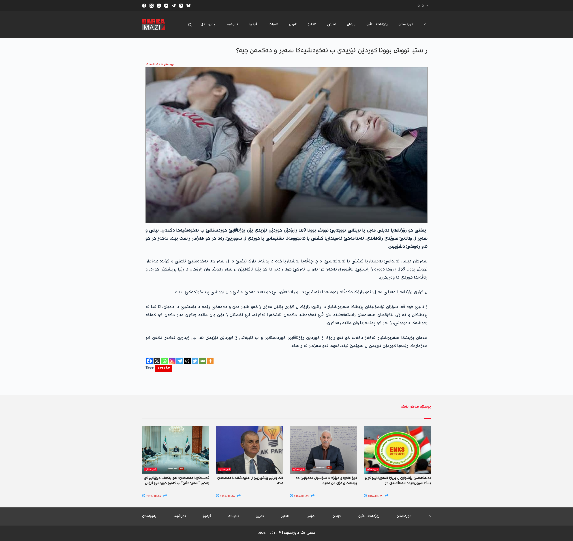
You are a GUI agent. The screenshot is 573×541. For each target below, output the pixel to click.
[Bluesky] (188, 6)
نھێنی (331, 24)
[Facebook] (144, 6)
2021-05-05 (152, 65)
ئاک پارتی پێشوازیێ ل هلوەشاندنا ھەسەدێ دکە (250, 481)
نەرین (293, 24)
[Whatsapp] (164, 361)
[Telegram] (174, 6)
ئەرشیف (232, 24)
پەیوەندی (208, 24)
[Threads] (181, 6)
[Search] (190, 24)
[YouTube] (166, 6)
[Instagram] (159, 6)
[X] (157, 361)
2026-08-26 (153, 496)
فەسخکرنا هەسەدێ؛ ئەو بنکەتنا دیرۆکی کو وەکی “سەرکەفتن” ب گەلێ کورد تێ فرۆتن (176, 481)
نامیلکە (273, 24)
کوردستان (405, 24)
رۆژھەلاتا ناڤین (377, 24)
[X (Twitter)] (152, 6)
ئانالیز (312, 24)
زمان (420, 5)
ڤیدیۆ (253, 24)
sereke (164, 368)
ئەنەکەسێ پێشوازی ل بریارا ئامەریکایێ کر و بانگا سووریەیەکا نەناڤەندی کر (398, 481)
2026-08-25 (301, 496)
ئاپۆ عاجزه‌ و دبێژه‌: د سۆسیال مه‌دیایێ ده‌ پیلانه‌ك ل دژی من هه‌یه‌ (326, 481)
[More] (210, 361)
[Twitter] (195, 361)
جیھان (351, 24)
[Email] (202, 361)
